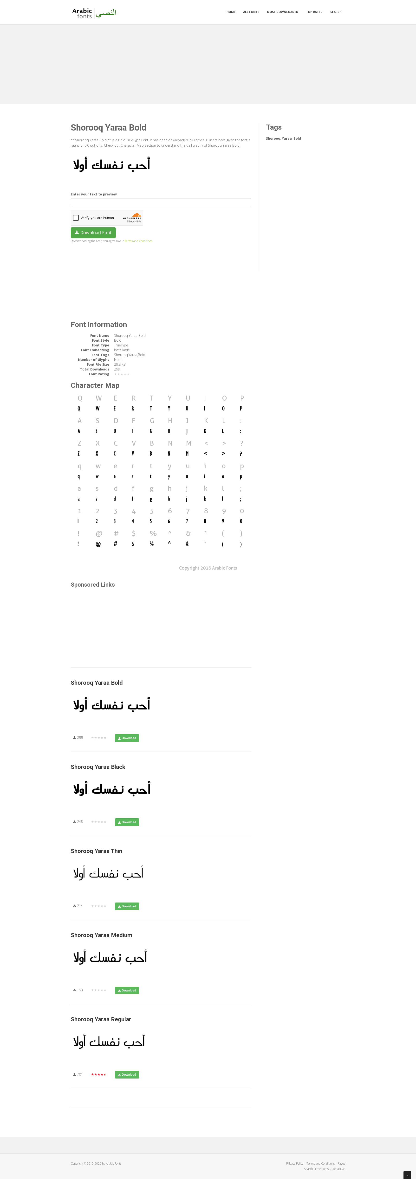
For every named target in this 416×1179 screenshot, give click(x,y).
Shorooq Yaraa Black (98, 767)
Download (129, 738)
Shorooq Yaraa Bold (97, 682)
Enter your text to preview (94, 194)
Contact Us (338, 1169)
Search (336, 12)
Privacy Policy (294, 1163)
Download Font (95, 232)
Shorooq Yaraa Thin (96, 851)
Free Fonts (322, 1169)
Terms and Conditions (138, 241)
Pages (341, 1163)
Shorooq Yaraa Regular (101, 1019)
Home (231, 12)
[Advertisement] (208, 63)
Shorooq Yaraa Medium (101, 935)
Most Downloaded (282, 12)
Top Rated (314, 12)
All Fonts (251, 12)
